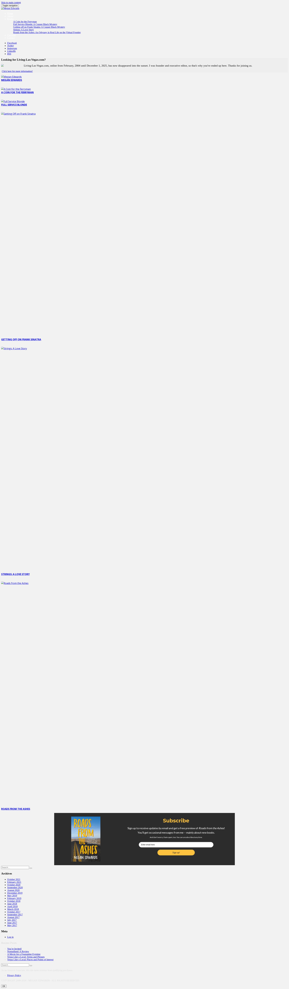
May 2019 (12, 895)
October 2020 (13, 885)
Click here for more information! (17, 71)
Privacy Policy (14, 975)
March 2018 (13, 909)
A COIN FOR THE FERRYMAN (17, 92)
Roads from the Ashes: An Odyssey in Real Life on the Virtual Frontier (47, 32)
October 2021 (13, 879)
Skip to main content (11, 2)
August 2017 (13, 917)
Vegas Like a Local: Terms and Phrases (26, 957)
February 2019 (14, 898)
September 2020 (15, 887)
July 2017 (12, 920)
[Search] (31, 868)
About (10, 16)
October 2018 (13, 901)
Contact (11, 38)
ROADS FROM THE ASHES (15, 809)
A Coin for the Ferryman (25, 21)
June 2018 (12, 903)
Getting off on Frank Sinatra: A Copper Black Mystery (39, 27)
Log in (10, 937)
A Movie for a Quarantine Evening (23, 954)
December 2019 (14, 893)
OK (3, 986)
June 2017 (12, 922)
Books (10, 19)
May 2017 (12, 925)
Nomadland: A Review (18, 951)
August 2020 (13, 890)
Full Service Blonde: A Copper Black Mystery (35, 24)
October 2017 (13, 912)
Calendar (11, 35)
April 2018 (12, 906)
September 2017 (15, 914)
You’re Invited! (14, 948)
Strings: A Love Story (23, 29)
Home (10, 13)
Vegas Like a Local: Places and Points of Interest (30, 959)
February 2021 (14, 882)
